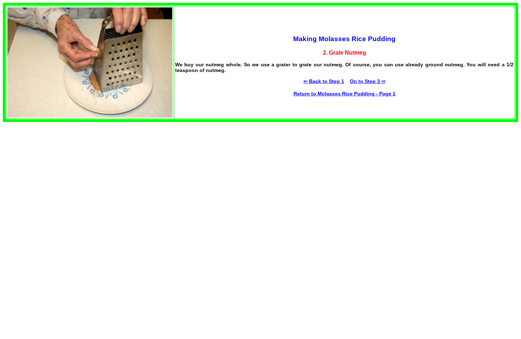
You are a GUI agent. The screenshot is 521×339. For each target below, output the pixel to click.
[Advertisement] (56, 166)
